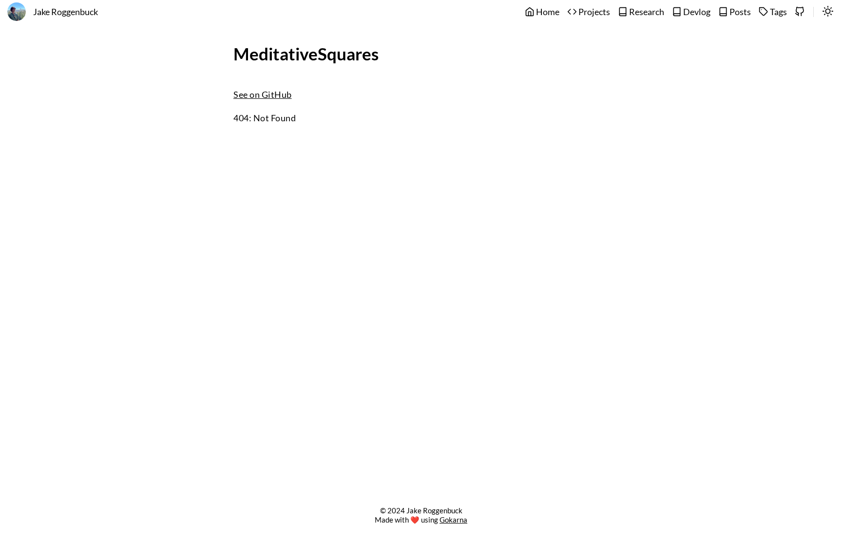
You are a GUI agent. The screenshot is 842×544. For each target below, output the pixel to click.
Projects (593, 12)
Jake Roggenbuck (65, 12)
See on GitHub (262, 95)
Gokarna (453, 519)
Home (547, 12)
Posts (739, 12)
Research (646, 12)
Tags (777, 12)
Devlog (696, 12)
